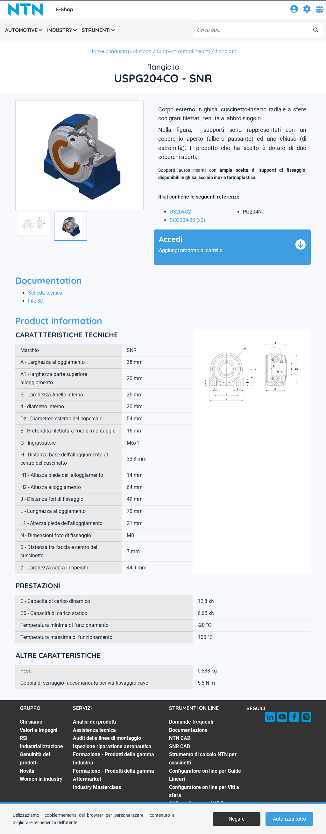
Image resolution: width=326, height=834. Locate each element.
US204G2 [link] (180, 212)
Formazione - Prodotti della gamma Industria (113, 758)
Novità (27, 771)
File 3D (36, 301)
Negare (236, 819)
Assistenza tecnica (94, 730)
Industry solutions (130, 51)
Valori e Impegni (38, 730)
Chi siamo (31, 722)
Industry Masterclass (97, 787)
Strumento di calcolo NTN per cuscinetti (203, 758)
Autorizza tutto (289, 819)
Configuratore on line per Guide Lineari (205, 775)
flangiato (226, 51)
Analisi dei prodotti (94, 722)
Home (96, 51)
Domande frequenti (191, 722)
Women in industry (41, 779)
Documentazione (188, 730)
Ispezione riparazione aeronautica (112, 746)
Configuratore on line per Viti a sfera (204, 791)
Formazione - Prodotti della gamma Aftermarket (113, 775)
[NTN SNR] (25, 9)
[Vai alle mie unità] (307, 10)
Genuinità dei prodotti (35, 758)
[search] (315, 30)
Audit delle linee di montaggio (107, 738)
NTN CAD (179, 738)
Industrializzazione (41, 746)
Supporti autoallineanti (183, 51)
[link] (294, 10)
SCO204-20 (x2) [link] (187, 220)
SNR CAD (179, 746)
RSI (24, 738)
